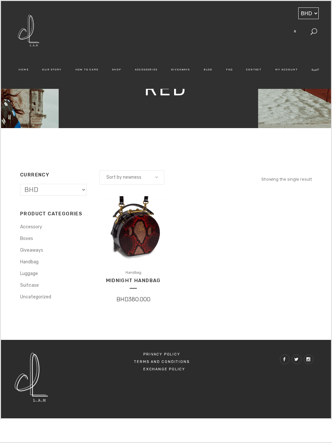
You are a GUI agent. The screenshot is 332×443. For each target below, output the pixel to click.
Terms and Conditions (161, 362)
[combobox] (132, 177)
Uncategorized (35, 297)
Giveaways (31, 250)
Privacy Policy (161, 354)
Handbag (29, 262)
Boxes (26, 238)
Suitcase (29, 285)
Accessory (31, 227)
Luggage (29, 273)
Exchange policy (164, 369)
